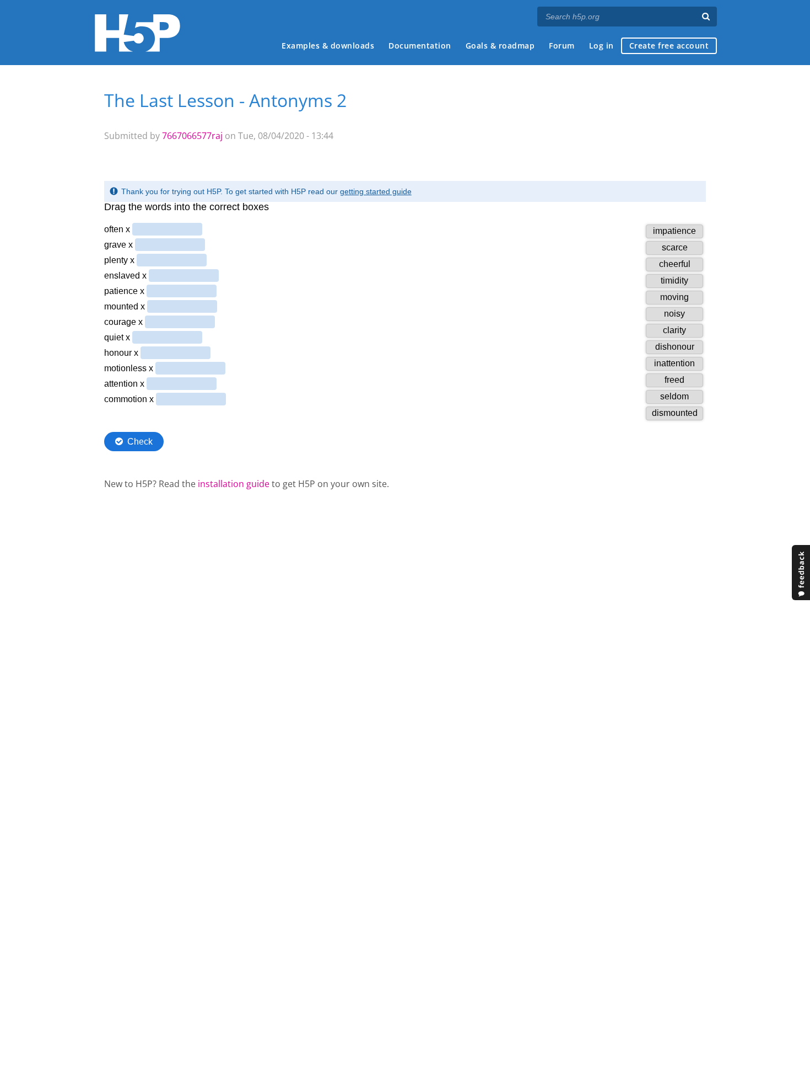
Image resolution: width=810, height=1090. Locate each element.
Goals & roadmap (500, 45)
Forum (562, 45)
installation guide (233, 484)
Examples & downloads (328, 45)
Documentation (419, 45)
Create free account (669, 45)
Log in (601, 45)
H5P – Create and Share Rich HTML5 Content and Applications (137, 33)
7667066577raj (192, 136)
